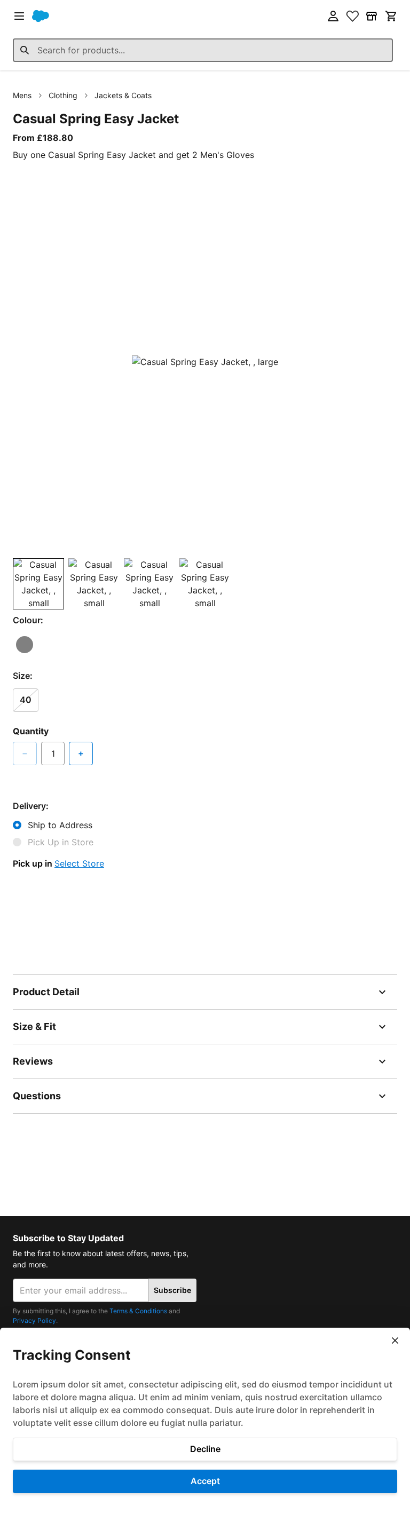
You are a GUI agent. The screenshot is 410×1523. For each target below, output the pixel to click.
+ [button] (81, 753)
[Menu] (19, 16)
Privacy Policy (34, 1320)
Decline (205, 1448)
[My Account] (333, 16)
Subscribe (172, 1290)
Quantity (31, 731)
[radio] (24, 644)
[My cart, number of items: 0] (390, 16)
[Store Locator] (371, 16)
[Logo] (40, 16)
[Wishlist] (352, 16)
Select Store (79, 863)
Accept (205, 1481)
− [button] (25, 753)
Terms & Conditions (138, 1311)
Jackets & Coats (123, 95)
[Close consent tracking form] (395, 1340)
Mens (22, 95)
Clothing (63, 95)
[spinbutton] (53, 753)
